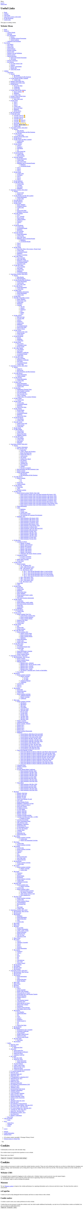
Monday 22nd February (26, 544)
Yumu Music (20, 782)
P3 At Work (20, 927)
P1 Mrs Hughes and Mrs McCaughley (24, 195)
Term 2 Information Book (23, 821)
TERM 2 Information (22, 929)
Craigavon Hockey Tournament (22, 1069)
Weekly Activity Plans (26, 633)
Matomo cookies (9, 1186)
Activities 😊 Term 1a (19, 121)
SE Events (13, 59)
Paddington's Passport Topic (24, 389)
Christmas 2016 (21, 1001)
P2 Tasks (26, 679)
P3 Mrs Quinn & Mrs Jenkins (18, 90)
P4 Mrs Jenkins (18, 144)
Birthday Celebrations (16, 1115)
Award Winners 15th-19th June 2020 (29, 747)
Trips (18, 920)
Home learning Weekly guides (25, 595)
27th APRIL (23, 707)
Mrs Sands (16, 871)
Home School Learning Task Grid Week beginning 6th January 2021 (38, 494)
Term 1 (15, 102)
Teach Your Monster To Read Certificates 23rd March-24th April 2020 (38, 751)
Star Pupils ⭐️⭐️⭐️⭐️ (20, 123)
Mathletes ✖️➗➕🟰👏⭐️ (21, 124)
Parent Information (22, 158)
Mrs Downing (17, 913)
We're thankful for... (25, 895)
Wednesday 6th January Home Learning (30, 553)
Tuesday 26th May (22, 811)
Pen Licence (20, 343)
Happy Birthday (21, 204)
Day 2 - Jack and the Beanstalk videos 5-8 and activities (38, 572)
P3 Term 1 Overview (25, 558)
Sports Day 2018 (18, 1059)
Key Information (11, 35)
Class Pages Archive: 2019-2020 (18, 655)
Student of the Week (22, 620)
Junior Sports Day (18, 1050)
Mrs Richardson (21, 278)
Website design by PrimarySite (12, 1139)
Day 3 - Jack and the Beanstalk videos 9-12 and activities (38, 574)
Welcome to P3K (21, 936)
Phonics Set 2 (20, 725)
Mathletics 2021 (21, 516)
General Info (20, 683)
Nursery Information (22, 447)
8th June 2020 (24, 711)
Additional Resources (22, 722)
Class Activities (21, 258)
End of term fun (21, 151)
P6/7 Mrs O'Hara (18, 256)
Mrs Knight (17, 75)
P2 (21, 481)
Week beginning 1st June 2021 (28, 537)
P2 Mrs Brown (14, 84)
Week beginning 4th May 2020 (28, 771)
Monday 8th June (21, 796)
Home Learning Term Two (24, 614)
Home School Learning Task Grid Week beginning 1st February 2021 (38, 500)
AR (18, 209)
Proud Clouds (20, 346)
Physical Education (22, 856)
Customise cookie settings (20, 1158)
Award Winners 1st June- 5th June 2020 (30, 744)
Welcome (9, 34)
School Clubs (10, 51)
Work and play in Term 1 (23, 1003)
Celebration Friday (22, 345)
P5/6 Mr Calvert (18, 422)
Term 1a (19, 685)
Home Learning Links (26, 635)
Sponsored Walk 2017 (16, 1074)
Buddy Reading (21, 981)
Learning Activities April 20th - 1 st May (27, 816)
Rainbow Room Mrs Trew (17, 81)
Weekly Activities (24, 676)
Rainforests (20, 877)
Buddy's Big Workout (22, 991)
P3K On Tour (20, 935)
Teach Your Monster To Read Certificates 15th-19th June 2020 (36, 762)
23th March (23, 703)
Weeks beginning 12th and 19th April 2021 (31, 528)
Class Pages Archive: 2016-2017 (18, 970)
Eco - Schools (20, 216)
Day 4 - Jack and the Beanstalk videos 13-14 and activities (39, 575)
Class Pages (7, 15)
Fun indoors (23, 460)
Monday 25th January (26, 549)
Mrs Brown (17, 673)
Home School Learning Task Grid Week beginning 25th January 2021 (38, 499)
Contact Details (11, 32)
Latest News (10, 1123)
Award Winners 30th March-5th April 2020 (31, 734)
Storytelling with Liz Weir (24, 1009)
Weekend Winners (21, 206)
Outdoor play (23, 462)
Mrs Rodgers (17, 969)
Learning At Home (22, 541)
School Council (11, 54)
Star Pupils (20, 187)
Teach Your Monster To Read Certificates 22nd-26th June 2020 (36, 763)
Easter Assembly (21, 989)
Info (18, 626)
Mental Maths (20, 876)
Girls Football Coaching (23, 391)
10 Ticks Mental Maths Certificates (26, 769)
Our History (10, 44)
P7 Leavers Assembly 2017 (17, 1071)
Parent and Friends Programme (18, 57)
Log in (2, 3)
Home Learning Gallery (23, 889)
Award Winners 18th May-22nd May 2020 (31, 741)
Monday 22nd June (22, 793)
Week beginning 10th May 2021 (28, 533)
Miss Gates (17, 700)
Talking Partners (21, 219)
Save (15, 1207)
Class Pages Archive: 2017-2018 (18, 910)
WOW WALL (17, 111)
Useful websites (21, 376)
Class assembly (21, 1032)
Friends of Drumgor (12, 60)
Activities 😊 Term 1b (19, 120)
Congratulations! (21, 902)
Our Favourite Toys (22, 394)
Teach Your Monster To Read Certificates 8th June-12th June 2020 (37, 756)
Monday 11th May (22, 814)
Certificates (17, 87)
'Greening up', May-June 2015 (18, 1109)
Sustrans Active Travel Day (17, 1097)
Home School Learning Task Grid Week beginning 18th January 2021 (38, 497)
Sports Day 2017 (14, 1075)
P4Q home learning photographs (25, 598)
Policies (12, 37)
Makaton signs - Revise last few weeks (30, 664)
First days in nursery (25, 468)
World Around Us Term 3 (23, 805)
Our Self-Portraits (21, 392)
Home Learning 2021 (22, 632)
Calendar (9, 1124)
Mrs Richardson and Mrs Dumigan (26, 132)
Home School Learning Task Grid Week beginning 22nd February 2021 (39, 503)
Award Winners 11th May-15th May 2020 (31, 740)
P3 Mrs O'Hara (18, 398)
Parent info (20, 482)
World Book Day (21, 825)
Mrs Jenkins (17, 846)
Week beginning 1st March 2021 (28, 527)
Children (6, 14)
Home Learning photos (23, 472)
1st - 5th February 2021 (26, 570)
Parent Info (20, 487)
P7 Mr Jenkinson (18, 181)
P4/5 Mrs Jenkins (18, 213)
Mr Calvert (16, 865)
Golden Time (20, 908)
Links (18, 488)
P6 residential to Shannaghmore (18, 1103)
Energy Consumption (16, 66)
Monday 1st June (21, 797)
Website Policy (8, 1134)
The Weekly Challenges (26, 892)
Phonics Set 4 (20, 728)
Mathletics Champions (23, 824)
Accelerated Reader (25, 166)
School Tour (10, 47)
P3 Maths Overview (22, 808)
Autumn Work (21, 830)
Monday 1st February (26, 547)
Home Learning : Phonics (23, 723)
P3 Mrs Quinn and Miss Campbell (23, 139)
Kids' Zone (10, 1117)
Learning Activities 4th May (24, 815)
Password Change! (22, 806)
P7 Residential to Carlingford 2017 (19, 1077)
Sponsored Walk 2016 (16, 1083)
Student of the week (22, 331)
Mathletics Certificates (23, 260)
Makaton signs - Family (26, 669)
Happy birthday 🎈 (19, 91)
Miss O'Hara (17, 938)
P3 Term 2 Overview (25, 556)
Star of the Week (18, 85)
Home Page (4, 4)
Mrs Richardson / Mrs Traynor (22, 657)
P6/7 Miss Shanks (18, 348)
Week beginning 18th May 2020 (28, 774)
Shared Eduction (21, 859)
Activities (19, 185)
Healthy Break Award (22, 1034)
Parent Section (21, 333)
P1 (21, 479)
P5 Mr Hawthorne (8, 18)
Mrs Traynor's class (22, 448)
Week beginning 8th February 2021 (29, 524)
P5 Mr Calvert (17, 330)
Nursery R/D (20, 192)
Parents (19, 337)
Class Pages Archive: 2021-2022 (18, 365)
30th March (23, 704)
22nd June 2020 (24, 709)
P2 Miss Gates (17, 290)
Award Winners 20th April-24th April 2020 (31, 735)
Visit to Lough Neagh (22, 1037)
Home (5, 12)
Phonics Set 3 (20, 726)
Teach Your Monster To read (24, 799)
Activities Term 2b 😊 (19, 117)
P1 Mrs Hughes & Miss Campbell (19, 78)
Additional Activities (22, 882)
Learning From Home (22, 819)
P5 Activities (20, 231)
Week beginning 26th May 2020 (28, 775)
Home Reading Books (23, 802)
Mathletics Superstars (22, 212)
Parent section (20, 425)
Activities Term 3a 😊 (19, 115)
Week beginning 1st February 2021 (29, 522)
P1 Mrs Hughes (18, 133)
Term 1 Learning (21, 395)
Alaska (19, 998)
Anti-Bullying (20, 960)
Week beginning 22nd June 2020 (28, 781)
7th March (19, 175)
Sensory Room (21, 329)
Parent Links (20, 627)
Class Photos (20, 349)
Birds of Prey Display (22, 1004)
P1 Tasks (26, 677)
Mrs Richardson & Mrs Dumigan (22, 77)
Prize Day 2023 (14, 1044)
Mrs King (16, 791)
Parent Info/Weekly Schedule (24, 651)
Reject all (3, 1158)
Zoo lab (12, 1099)
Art (18, 150)
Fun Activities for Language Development (31, 515)
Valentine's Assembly (22, 942)
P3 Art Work (20, 561)
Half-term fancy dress (19, 1066)
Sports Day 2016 (14, 1086)
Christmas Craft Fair (19, 1055)
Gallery (9, 1043)
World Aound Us (21, 1021)
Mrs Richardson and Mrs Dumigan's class (28, 469)
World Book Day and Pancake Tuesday (27, 994)
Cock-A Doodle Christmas (17, 1093)
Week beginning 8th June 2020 (28, 778)
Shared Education (11, 56)
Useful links (17, 88)
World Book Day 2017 (16, 1078)
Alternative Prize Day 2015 (17, 1100)
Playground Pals (21, 904)
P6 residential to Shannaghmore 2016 (20, 1084)
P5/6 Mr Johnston (18, 157)
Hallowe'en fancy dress (16, 1094)
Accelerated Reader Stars (23, 646)
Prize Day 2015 (14, 1102)
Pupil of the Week (21, 210)
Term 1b (19, 686)
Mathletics (16, 93)
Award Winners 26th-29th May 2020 (29, 743)
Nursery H (20, 194)
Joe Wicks (19, 768)
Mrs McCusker (18, 896)
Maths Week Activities (23, 559)
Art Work (19, 831)
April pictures (23, 456)
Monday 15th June (22, 794)
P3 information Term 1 (23, 827)
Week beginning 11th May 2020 (28, 772)
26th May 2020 (24, 719)
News (5, 1121)
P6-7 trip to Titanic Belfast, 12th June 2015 (21, 1105)
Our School (7, 43)
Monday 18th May (22, 812)
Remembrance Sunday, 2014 (17, 1112)
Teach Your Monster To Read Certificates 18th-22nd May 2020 (36, 759)
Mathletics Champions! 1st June (25, 803)
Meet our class (21, 317)
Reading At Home (25, 818)
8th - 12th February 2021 (26, 568)
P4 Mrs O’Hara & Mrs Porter (18, 96)
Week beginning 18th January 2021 (29, 519)
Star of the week (21, 284)
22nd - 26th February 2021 (27, 567)
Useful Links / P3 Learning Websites (26, 397)
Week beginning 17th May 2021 (28, 534)
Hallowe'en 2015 (21, 1035)
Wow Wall (20, 961)
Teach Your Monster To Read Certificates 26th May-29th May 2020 (37, 754)
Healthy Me (13, 68)
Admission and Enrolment (14, 41)
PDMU (22, 312)
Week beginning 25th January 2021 (29, 521)
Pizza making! (24, 465)
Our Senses (23, 457)
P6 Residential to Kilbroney (21, 1052)
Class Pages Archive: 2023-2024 (12, 16)
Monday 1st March (25, 543)
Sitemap (6, 1131)
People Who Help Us (25, 454)
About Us (6, 31)
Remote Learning (11, 50)
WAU (18, 215)
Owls (18, 1016)
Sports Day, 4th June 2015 (17, 1111)
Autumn (22, 466)
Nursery (12, 74)
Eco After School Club (16, 63)
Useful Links (7, 19)
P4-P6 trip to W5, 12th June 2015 (19, 1106)
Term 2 (15, 103)
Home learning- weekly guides (25, 602)
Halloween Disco (18, 1053)
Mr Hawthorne (17, 861)
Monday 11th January (26, 552)
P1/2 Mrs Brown (18, 200)
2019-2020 (13, 1046)
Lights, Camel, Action (22, 930)
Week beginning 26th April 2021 (28, 530)
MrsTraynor (20, 370)
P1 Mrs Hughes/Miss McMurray (22, 280)
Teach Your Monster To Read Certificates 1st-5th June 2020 (35, 760)
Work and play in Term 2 (23, 992)
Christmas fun (24, 463)
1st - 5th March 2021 (25, 565)
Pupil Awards (20, 218)
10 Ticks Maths (21, 809)
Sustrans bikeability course (17, 1096)
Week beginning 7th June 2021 (28, 538)
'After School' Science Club (27, 893)
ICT (21, 311)
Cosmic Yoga (23, 512)
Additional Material (25, 680)
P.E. (18, 957)
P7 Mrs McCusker (15, 114)
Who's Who (10, 45)
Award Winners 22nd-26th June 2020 (30, 748)
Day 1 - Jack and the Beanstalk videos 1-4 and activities (38, 571)
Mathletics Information (23, 292)
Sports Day (23, 450)
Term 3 (15, 105)
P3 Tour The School (22, 828)
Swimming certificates (23, 1031)
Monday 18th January (26, 550)
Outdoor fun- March (25, 459)
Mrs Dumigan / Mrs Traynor (21, 911)
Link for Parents (8, 1118)
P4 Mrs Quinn (17, 203)
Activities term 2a (18, 118)
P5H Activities (21, 155)
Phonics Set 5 (20, 729)
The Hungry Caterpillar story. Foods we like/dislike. (33, 670)
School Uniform (14, 40)
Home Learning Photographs (24, 731)
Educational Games (25, 513)
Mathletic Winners (21, 435)
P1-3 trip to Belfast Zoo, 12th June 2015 (20, 1108)
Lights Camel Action (19, 1065)
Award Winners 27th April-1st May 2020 (31, 737)
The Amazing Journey (23, 1000)
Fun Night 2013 (14, 1114)
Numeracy (19, 147)
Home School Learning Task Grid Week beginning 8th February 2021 (38, 502)
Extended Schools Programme (18, 38)
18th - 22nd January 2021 (27, 578)
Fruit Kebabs (20, 672)
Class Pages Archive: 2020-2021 (18, 444)
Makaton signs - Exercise (26, 667)
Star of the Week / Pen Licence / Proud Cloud (29, 249)
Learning (19, 305)
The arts (22, 306)
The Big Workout (18, 1063)
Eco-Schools (10, 62)
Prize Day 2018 (18, 1058)
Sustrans (12, 65)
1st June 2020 (23, 713)
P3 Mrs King (17, 296)
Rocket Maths (20, 410)
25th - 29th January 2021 (26, 577)
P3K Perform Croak (22, 822)
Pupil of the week (21, 300)
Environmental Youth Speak (17, 1089)
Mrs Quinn (16, 842)
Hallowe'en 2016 (14, 1081)
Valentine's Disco (14, 1087)
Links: (8, 1120)
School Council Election (23, 1007)
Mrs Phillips (17, 966)
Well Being (20, 148)
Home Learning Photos (26, 618)
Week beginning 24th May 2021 (28, 536)
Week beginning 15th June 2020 (28, 780)
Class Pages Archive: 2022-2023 (18, 274)
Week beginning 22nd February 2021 (30, 525)
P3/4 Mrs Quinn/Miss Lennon (21, 297)
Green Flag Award (15, 69)
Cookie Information (9, 1133)
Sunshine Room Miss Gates (17, 82)
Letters (9, 1126)
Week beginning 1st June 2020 (28, 777)
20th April (23, 706)
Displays (19, 947)
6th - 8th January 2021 (26, 581)
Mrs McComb (17, 883)
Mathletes (19, 442)
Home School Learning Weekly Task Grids (28, 493)
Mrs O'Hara (17, 836)
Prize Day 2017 (14, 1072)
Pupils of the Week (22, 642)
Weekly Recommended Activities (29, 840)
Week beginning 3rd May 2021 (28, 531)
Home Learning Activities (23, 675)
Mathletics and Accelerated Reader (26, 163)
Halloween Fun (21, 833)
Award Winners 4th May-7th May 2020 (30, 738)
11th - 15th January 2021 (26, 580)
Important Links (21, 263)
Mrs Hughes (17, 688)
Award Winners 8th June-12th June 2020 (31, 745)
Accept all (9, 1158)
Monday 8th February (26, 546)
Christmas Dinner (15, 1092)
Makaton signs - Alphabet (27, 663)
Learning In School (22, 555)
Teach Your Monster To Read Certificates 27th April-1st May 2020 (37, 753)
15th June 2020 (24, 710)
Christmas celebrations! (16, 1090)
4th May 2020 (24, 714)
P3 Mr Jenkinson (18, 201)
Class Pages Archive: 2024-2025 (18, 127)
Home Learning (21, 470)
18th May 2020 (24, 717)
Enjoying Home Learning (27, 890)
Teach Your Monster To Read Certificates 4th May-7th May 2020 (37, 757)
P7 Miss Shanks (18, 429)
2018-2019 (13, 1049)
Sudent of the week (22, 423)
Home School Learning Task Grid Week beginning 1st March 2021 (37, 504)
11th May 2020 (24, 716)
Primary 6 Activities (22, 255)
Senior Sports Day (22, 1062)
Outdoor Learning (21, 766)
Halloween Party (18, 1047)
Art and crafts (20, 318)
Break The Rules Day (26, 453)
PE (18, 905)
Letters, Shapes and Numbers (28, 451)
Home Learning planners (26, 617)
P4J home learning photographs (25, 604)
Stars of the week (18, 99)
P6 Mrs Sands (14, 100)
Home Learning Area (22, 884)
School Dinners (11, 48)
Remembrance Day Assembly (24, 1029)
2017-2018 (13, 1056)
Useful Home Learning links (27, 615)
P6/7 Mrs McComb (19, 630)
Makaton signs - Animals (26, 666)
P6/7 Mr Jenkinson (15, 112)
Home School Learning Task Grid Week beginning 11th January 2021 (38, 496)
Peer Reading (20, 1012)
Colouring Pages (21, 765)
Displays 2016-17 (21, 997)
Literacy (19, 145)
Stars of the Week (21, 161)
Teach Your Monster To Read (24, 750)
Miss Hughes (20, 130)
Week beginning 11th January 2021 (29, 518)
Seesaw (22, 510)
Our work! (20, 800)
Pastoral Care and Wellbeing (14, 53)
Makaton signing (21, 661)
